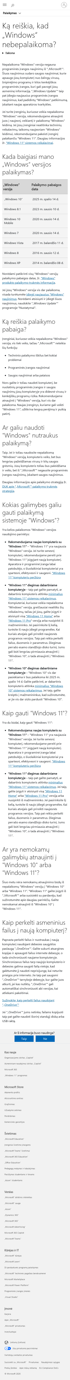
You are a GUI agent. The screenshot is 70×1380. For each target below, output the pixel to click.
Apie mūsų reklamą (28, 1368)
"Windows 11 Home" (39, 616)
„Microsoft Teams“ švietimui (17, 1150)
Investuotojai (10, 1331)
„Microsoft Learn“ (12, 1261)
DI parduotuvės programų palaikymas (21, 1267)
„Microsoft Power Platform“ (16, 1285)
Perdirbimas (9, 1116)
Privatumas (34, 1362)
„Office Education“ (12, 1162)
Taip (24, 1039)
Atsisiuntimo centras (13, 1098)
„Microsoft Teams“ (12, 1238)
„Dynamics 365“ (11, 1215)
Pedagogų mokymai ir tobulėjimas (19, 1168)
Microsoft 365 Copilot (14, 1232)
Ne (45, 1039)
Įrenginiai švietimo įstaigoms (17, 1144)
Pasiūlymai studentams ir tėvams (19, 1174)
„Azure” (7, 1209)
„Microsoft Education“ (14, 1139)
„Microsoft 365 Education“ (16, 1156)
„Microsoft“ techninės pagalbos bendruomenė (25, 1273)
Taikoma (10, 53)
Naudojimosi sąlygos (50, 1362)
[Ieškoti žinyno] (13, 5)
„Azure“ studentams (13, 1180)
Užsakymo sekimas (12, 1110)
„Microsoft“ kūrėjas (13, 1255)
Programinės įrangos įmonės (17, 1291)
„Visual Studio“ (11, 1297)
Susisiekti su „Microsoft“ (15, 1362)
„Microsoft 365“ (11, 1221)
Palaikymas (10, 13)
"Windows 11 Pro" (36, 795)
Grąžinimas (9, 1104)
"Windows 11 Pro (19, 620)
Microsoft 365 (10, 1069)
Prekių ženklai (10, 1368)
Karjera (7, 1314)
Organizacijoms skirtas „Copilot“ (19, 1057)
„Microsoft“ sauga (12, 1203)
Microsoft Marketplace (14, 1279)
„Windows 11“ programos (15, 1075)
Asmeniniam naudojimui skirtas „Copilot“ (22, 1063)
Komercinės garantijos (14, 1122)
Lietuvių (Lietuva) (17, 1342)
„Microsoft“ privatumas (14, 1325)
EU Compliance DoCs (48, 1368)
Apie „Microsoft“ (11, 1319)
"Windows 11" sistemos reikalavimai (29, 143)
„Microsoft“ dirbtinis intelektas (18, 1197)
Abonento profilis (12, 1092)
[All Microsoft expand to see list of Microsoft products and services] (4, 5)
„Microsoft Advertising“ (14, 1226)
